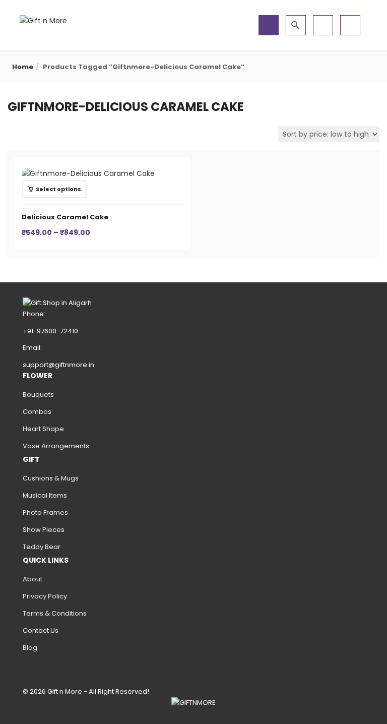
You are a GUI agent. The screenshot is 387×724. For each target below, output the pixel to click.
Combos (37, 411)
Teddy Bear (41, 547)
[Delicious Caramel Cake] (88, 173)
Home (22, 67)
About (32, 579)
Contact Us (40, 630)
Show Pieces (43, 529)
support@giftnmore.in (58, 365)
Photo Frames (45, 512)
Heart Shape (43, 429)
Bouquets (38, 394)
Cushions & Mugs (51, 478)
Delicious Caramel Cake (65, 217)
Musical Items (45, 495)
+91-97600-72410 (50, 331)
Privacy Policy (45, 596)
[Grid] (13, 133)
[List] (26, 133)
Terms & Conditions (55, 613)
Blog (30, 647)
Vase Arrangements (56, 446)
